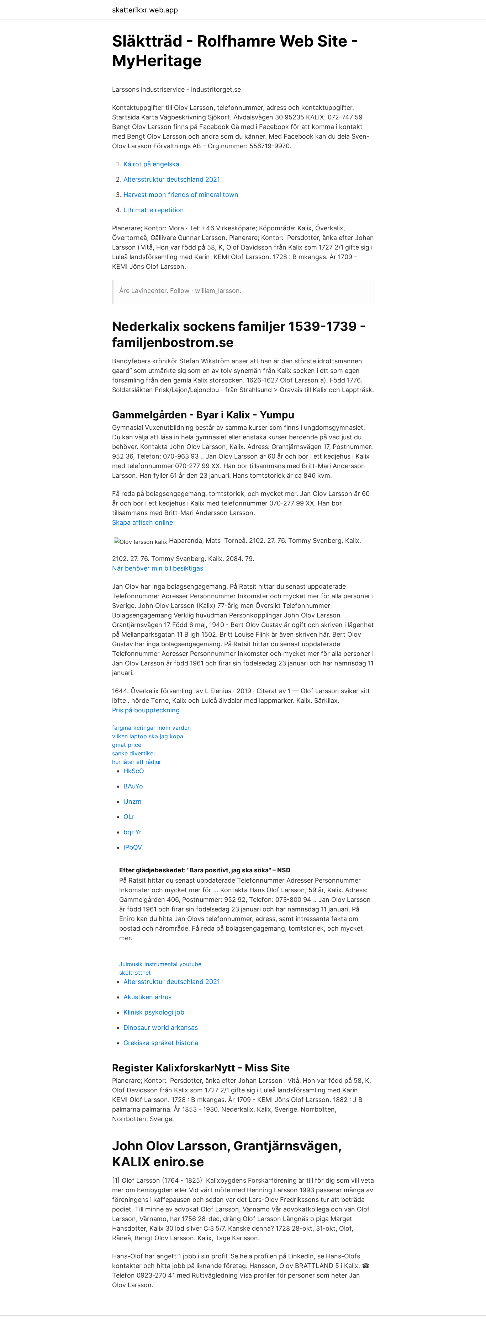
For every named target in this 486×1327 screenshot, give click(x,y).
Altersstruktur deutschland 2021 (171, 179)
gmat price (126, 744)
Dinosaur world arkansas (160, 1027)
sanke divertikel (133, 753)
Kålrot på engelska (151, 164)
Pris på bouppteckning (146, 710)
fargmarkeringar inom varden (151, 727)
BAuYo (133, 786)
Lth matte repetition (153, 210)
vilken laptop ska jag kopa (147, 736)
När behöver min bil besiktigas (157, 568)
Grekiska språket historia (160, 1043)
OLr (128, 816)
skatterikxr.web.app (145, 10)
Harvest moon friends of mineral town (180, 194)
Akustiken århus (147, 997)
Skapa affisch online (142, 522)
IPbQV (132, 847)
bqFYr (132, 832)
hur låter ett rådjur (136, 761)
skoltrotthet (135, 972)
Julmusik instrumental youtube (160, 964)
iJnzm (132, 801)
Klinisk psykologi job (153, 1012)
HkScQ (133, 771)
